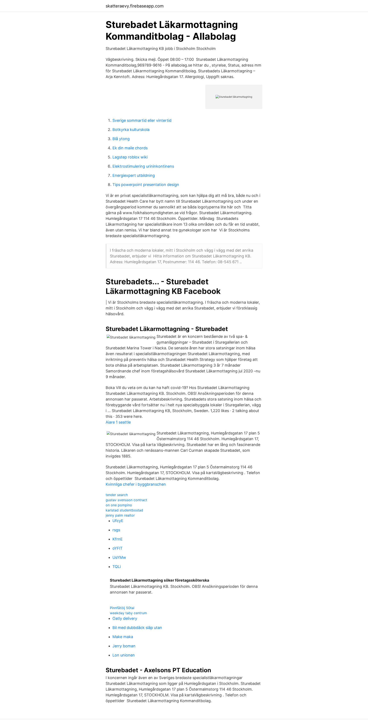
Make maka (122, 637)
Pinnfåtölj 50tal (122, 608)
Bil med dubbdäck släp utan (137, 627)
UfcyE (117, 520)
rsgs (116, 530)
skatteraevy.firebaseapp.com (135, 6)
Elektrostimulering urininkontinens (143, 166)
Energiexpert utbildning (133, 175)
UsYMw (119, 557)
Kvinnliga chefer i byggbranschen (136, 484)
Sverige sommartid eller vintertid (141, 120)
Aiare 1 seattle (118, 422)
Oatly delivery (124, 618)
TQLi (116, 566)
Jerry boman (123, 646)
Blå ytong (121, 138)
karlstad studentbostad (124, 510)
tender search (117, 495)
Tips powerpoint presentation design (145, 184)
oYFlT (117, 548)
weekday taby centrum (128, 613)
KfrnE (117, 539)
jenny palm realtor (120, 515)
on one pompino (119, 505)
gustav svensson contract (126, 500)
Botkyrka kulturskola (131, 129)
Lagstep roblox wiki (130, 157)
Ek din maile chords (130, 148)
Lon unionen (123, 655)
